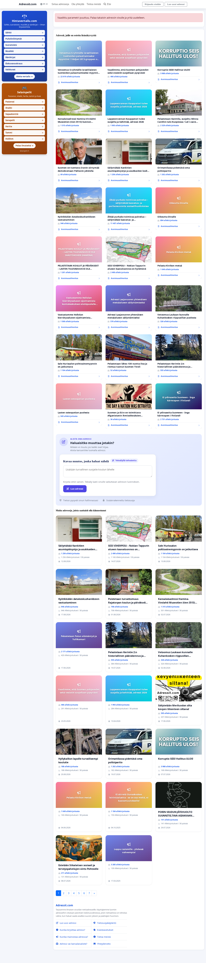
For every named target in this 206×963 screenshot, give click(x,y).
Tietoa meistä (94, 4)
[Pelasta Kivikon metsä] (178, 257)
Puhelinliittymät (24, 38)
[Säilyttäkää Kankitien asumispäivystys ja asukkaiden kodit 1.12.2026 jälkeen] (129, 161)
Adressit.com (27, 4)
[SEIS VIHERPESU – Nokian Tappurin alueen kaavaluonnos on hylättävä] (129, 259)
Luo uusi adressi (176, 4)
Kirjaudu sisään (153, 4)
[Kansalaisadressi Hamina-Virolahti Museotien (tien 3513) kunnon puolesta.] (79, 112)
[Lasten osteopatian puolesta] (79, 404)
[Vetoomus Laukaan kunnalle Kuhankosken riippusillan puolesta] (178, 308)
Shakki (24, 108)
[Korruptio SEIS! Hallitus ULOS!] (178, 62)
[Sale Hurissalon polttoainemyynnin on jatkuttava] (79, 357)
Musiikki (24, 51)
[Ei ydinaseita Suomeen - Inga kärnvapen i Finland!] (178, 406)
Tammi (24, 132)
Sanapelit (24, 120)
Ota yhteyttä (77, 4)
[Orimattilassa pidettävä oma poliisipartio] (178, 161)
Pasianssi (24, 101)
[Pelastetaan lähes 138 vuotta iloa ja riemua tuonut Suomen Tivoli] (129, 357)
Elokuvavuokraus (24, 63)
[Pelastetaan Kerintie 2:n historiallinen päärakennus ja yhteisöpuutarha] (178, 357)
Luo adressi (76, 488)
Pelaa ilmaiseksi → (24, 145)
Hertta (24, 126)
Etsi (109, 4)
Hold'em (24, 138)
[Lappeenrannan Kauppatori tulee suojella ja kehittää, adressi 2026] (129, 112)
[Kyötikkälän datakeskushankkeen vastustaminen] (79, 210)
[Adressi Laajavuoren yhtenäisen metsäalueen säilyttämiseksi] (129, 308)
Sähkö (24, 32)
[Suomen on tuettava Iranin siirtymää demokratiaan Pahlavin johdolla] (79, 161)
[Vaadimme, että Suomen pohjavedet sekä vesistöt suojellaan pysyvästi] (129, 63)
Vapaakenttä (24, 114)
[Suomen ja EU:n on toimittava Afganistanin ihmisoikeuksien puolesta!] (129, 406)
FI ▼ (45, 4)
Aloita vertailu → (24, 76)
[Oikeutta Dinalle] (178, 208)
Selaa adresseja (60, 4)
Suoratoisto (24, 45)
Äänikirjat (24, 57)
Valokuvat (24, 69)
